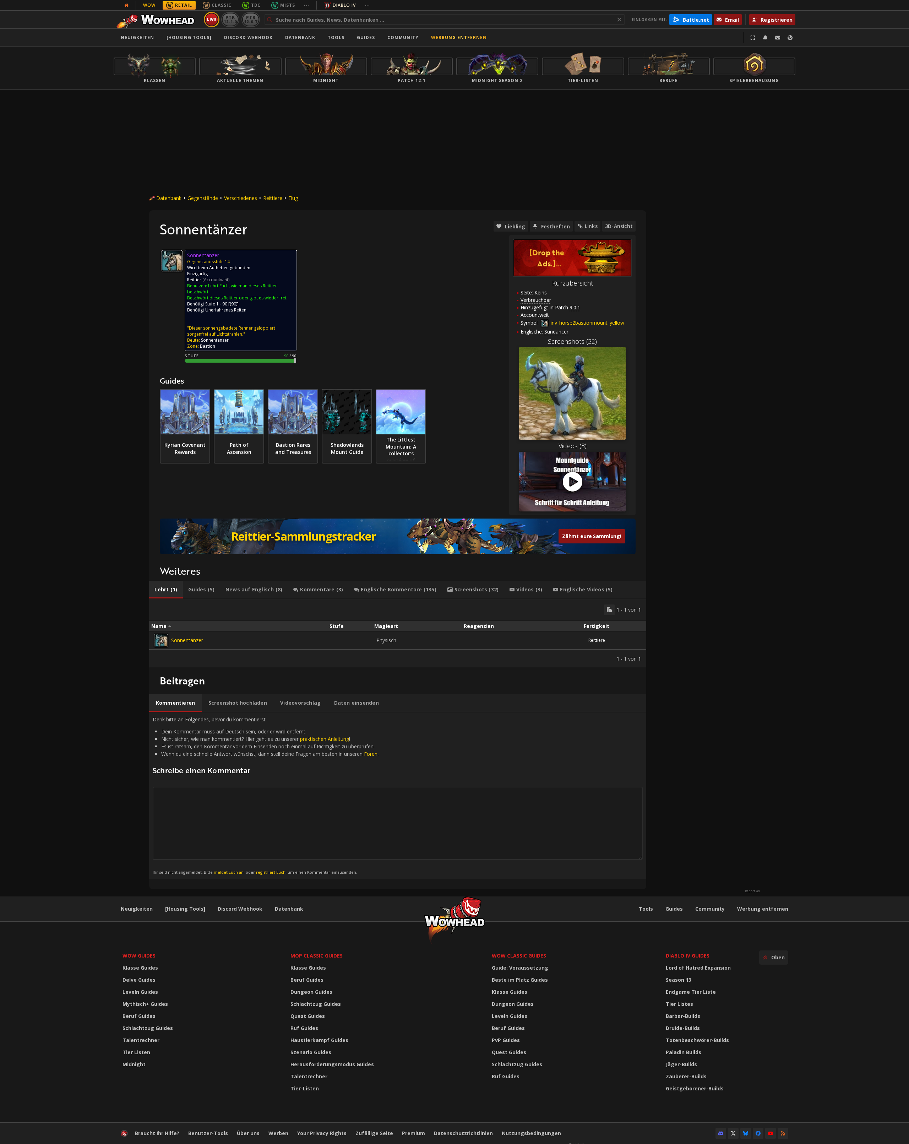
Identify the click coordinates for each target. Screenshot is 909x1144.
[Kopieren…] (609, 609)
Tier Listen (136, 1052)
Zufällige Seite (374, 1133)
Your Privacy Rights (322, 1133)
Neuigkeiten (137, 37)
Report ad (752, 891)
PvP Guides (506, 1040)
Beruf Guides (139, 1016)
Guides (366, 37)
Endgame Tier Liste (691, 991)
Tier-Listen (304, 1088)
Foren (370, 753)
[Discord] (720, 1133)
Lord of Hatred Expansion (698, 967)
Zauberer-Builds (686, 1076)
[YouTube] (770, 1133)
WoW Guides (139, 955)
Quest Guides (307, 1016)
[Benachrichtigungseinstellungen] (765, 37)
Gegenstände (202, 198)
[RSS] (783, 1133)
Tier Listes (679, 1004)
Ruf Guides (304, 1028)
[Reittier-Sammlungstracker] (398, 536)
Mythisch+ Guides (145, 1004)
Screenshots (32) (572, 341)
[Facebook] (758, 1133)
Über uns (248, 1133)
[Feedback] (777, 37)
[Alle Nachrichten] (126, 5)
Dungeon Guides (311, 991)
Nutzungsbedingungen (531, 1133)
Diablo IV (344, 5)
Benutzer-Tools (208, 1133)
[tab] (166, 589)
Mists (287, 5)
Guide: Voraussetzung (520, 967)
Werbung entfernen (459, 37)
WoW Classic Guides (519, 955)
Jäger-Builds (681, 1064)
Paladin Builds (683, 1052)
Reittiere (272, 198)
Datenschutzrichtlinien (463, 1133)
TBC (256, 5)
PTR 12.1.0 (230, 19)
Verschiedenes (240, 198)
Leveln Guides (140, 991)
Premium (413, 1133)
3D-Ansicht (619, 226)
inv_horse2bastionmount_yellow (586, 322)
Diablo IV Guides (687, 955)
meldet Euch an (229, 872)
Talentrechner (141, 1040)
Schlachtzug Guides (148, 1028)
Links (591, 226)
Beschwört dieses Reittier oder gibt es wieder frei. (237, 298)
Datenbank (300, 37)
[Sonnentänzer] (161, 640)
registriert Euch (270, 872)
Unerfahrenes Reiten (225, 310)
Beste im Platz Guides (520, 979)
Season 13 (678, 979)
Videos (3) (573, 445)
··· (306, 5)
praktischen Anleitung (324, 739)
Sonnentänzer (187, 640)
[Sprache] (790, 37)
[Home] (157, 19)
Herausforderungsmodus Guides (332, 1064)
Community (403, 37)
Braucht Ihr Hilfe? (157, 1133)
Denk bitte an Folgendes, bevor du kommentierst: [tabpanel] (266, 795)
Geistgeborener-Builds (695, 1088)
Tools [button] (336, 37)
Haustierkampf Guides (319, 1040)
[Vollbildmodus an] (752, 37)
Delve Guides (139, 979)
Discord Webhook (248, 37)
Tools (646, 908)
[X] (733, 1133)
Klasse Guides (140, 967)
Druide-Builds (683, 1028)
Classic (222, 5)
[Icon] (172, 261)
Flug (293, 198)
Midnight (134, 1064)
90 (233, 304)
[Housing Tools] (185, 908)
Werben (278, 1133)
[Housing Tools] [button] (189, 37)
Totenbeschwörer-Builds (697, 1040)
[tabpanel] (397, 633)
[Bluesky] (745, 1133)
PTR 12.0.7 (250, 19)
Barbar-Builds (683, 1016)
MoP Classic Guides (316, 955)
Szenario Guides (310, 1052)
